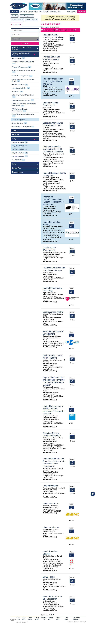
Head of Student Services (50, 552)
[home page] (18, 6)
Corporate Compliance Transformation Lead (53, 124)
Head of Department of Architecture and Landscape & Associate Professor (53, 410)
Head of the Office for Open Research (52, 597)
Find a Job (14, 11)
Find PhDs (23, 11)
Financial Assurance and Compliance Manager (54, 269)
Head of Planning (50, 486)
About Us (18, 622)
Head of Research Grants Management (54, 174)
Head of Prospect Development (50, 104)
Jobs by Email (43, 11)
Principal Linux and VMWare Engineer (51, 58)
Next (52, 615)
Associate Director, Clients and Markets (52, 434)
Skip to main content (7, 1)
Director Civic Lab (51, 527)
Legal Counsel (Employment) (49, 248)
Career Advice (33, 11)
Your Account (71, 11)
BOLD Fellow (49, 577)
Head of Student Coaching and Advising (53, 36)
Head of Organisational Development (53, 332)
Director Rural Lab (51, 503)
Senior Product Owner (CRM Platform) (53, 356)
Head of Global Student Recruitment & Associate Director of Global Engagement (54, 462)
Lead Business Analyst (53, 312)
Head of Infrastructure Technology (52, 289)
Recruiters (81, 11)
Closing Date (54, 27)
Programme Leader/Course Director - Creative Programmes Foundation (53, 201)
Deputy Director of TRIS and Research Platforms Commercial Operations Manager (53, 381)
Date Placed (45, 27)
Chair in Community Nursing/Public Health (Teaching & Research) (53, 149)
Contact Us (25, 622)
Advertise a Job (55, 11)
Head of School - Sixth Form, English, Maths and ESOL (53, 81)
